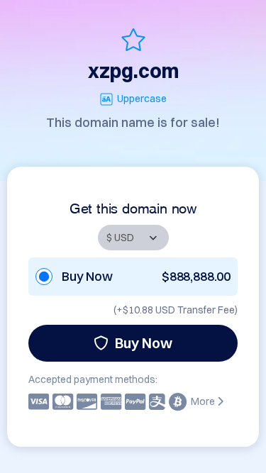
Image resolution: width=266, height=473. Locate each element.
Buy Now (143, 343)
